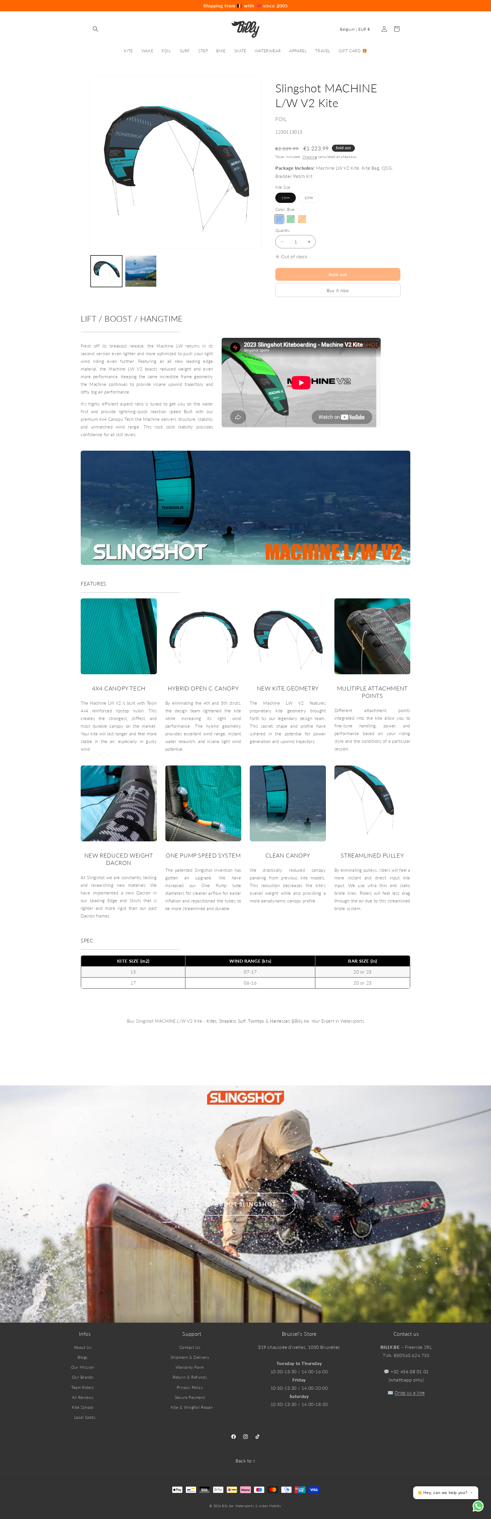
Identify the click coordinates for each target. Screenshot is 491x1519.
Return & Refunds (190, 1377)
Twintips (256, 1020)
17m (312, 199)
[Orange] (302, 219)
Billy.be (227, 1506)
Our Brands (83, 1377)
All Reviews (82, 1397)
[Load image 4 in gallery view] (141, 271)
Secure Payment (190, 1397)
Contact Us (190, 1347)
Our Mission (82, 1367)
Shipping (309, 157)
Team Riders (82, 1387)
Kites (212, 1020)
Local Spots (85, 1417)
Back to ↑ (245, 1460)
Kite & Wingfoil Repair (192, 1407)
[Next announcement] (471, 5)
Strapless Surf (232, 1020)
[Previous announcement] (20, 5)
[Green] (291, 219)
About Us (83, 1347)
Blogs (83, 1357)
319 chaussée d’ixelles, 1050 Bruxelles (299, 1347)
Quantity (282, 230)
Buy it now (338, 290)
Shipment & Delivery (189, 1357)
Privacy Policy (190, 1387)
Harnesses (280, 1020)
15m (288, 199)
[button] (95, 29)
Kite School (82, 1407)
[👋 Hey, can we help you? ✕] (482, 1510)
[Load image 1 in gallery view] (106, 271)
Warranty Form (190, 1367)
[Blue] (279, 219)
